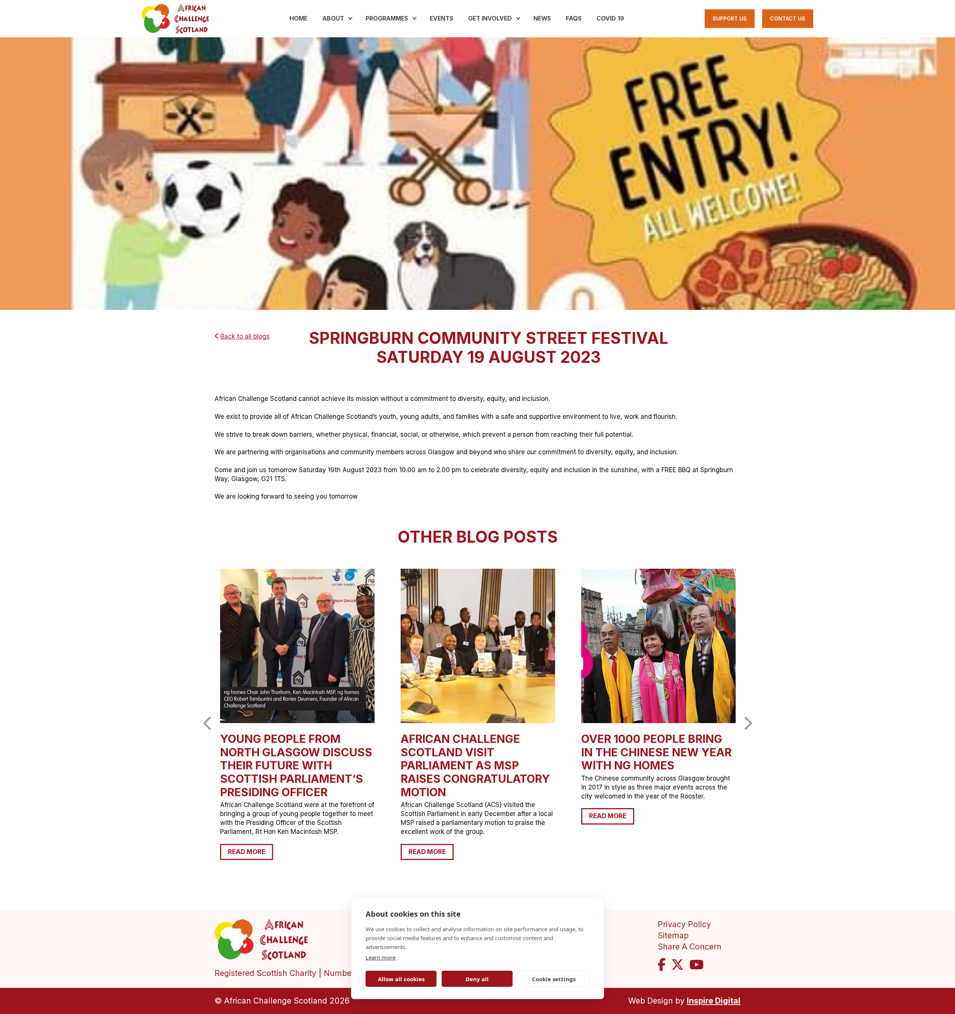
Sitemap (673, 935)
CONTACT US (787, 18)
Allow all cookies (401, 979)
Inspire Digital (713, 1000)
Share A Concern (689, 946)
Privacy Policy (684, 924)
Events (441, 18)
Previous (208, 723)
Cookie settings (554, 979)
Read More (246, 852)
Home (298, 18)
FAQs (574, 18)
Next (747, 723)
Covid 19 (610, 18)
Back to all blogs (245, 336)
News (542, 18)
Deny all (477, 979)
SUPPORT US (730, 18)
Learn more (380, 957)
